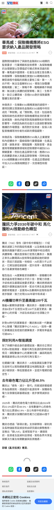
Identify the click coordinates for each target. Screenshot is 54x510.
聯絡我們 (5, 482)
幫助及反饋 (31, 486)
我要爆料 (30, 491)
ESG (4, 53)
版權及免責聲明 (33, 482)
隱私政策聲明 (7, 491)
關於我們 (5, 486)
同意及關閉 (43, 501)
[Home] (12, 3)
